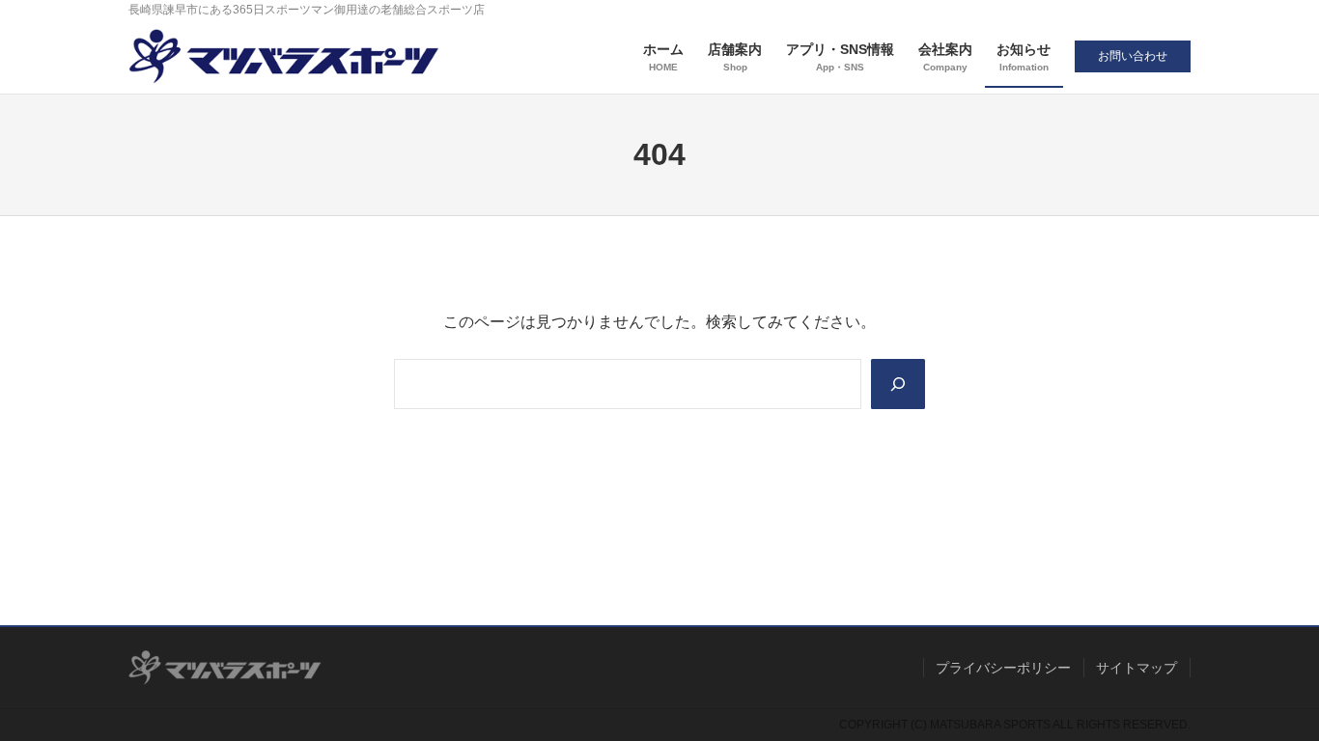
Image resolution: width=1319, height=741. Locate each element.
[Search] (898, 384)
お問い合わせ (1132, 56)
